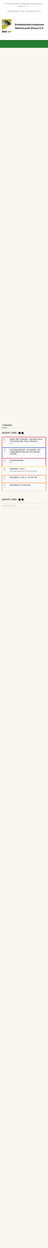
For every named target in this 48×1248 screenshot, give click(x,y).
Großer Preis (34, 585)
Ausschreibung (8, 278)
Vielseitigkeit (28, 590)
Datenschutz (33, 11)
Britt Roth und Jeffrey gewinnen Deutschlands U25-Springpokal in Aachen (29, 539)
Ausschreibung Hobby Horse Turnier (22, 353)
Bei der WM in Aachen (23, 569)
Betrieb (18, 90)
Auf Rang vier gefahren (24, 664)
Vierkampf (39, 590)
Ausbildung (9, 90)
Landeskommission (22, 587)
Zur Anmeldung (14, 342)
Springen (30, 545)
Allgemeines (19, 608)
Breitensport (27, 90)
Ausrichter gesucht (23, 581)
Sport (22, 545)
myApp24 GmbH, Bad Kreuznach (30, 1239)
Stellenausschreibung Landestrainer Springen (24, 635)
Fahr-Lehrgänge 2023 (14, 378)
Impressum (13, 11)
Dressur (17, 585)
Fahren (17, 559)
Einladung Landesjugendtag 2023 (18, 369)
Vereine (10, 93)
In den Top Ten (20, 676)
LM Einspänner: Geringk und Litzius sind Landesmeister (30, 555)
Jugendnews (38, 90)
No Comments (31, 88)
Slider (4, 93)
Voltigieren (31, 572)
